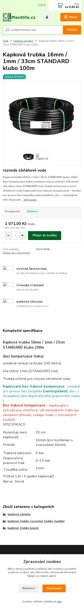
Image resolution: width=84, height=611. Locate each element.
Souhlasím (54, 588)
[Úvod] (19, 17)
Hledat (72, 30)
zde (59, 601)
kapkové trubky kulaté (23, 528)
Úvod (5, 41)
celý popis (30, 199)
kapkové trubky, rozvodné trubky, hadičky (36, 521)
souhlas (58, 569)
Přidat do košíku (45, 235)
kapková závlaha (23, 41)
